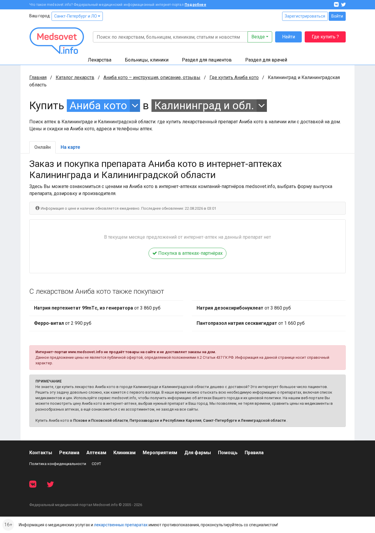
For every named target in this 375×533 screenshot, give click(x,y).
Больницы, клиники (146, 60)
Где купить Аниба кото (234, 77)
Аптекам (96, 452)
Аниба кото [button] (98, 105)
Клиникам (124, 452)
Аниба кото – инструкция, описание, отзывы (151, 77)
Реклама (69, 452)
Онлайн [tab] (42, 147)
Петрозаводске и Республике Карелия (165, 420)
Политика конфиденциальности (57, 464)
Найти (288, 37)
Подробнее (195, 5)
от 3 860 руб (97, 308)
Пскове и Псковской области (100, 420)
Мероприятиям (160, 452)
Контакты (40, 452)
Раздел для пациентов (207, 60)
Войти (337, 16)
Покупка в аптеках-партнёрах (190, 253)
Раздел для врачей (266, 60)
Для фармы (197, 452)
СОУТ (96, 464)
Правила (254, 452)
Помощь (228, 452)
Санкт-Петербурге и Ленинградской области (244, 420)
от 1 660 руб (251, 323)
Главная (38, 77)
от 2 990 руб (62, 323)
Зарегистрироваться (305, 16)
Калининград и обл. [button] (204, 105)
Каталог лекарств (75, 77)
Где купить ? (325, 37)
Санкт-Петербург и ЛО (76, 16)
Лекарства (99, 60)
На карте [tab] (70, 147)
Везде (258, 37)
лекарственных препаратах (121, 524)
